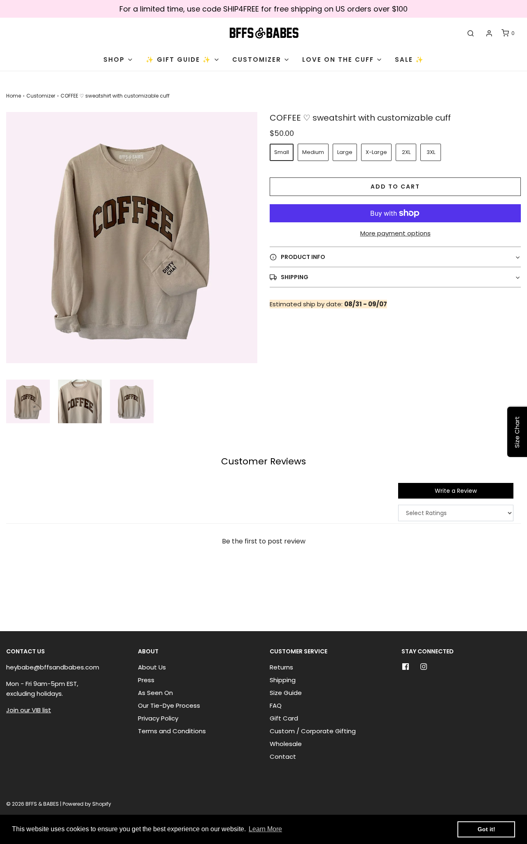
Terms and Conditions (172, 731)
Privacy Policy (158, 718)
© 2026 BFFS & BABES (32, 803)
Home (13, 95)
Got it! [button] (486, 829)
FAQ (276, 705)
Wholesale (286, 743)
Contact (283, 756)
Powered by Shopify (87, 803)
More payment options (395, 233)
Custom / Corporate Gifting (313, 731)
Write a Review (456, 491)
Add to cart (395, 186)
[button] (28, 401)
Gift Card (284, 718)
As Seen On (155, 692)
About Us (152, 667)
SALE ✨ (409, 59)
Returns (281, 667)
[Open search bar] (470, 33)
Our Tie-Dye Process (169, 705)
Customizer (40, 95)
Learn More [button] (265, 828)
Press (146, 680)
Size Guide (286, 692)
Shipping (283, 680)
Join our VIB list (28, 710)
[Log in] (489, 33)
